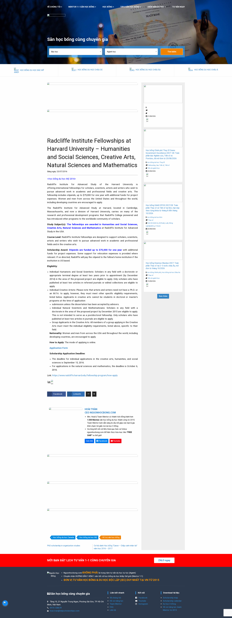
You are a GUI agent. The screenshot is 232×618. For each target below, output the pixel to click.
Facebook (102, 441)
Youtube (116, 441)
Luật (166, 223)
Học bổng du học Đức (154, 217)
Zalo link (89, 441)
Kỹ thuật (162, 223)
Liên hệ (113, 610)
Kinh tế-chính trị (153, 223)
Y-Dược (158, 226)
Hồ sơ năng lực (116, 601)
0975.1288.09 (56, 608)
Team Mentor (116, 604)
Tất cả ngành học (154, 168)
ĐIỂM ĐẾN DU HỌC (156, 7)
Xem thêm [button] (163, 296)
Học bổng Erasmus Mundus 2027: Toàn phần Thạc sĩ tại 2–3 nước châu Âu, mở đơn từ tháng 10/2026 (162, 266)
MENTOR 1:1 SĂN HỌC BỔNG (81, 7)
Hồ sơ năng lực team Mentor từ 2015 (172, 608)
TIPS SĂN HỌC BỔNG (129, 7)
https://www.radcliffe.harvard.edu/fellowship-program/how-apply (85, 375)
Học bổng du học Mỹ (88, 537)
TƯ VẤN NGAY (178, 7)
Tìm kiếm (171, 51)
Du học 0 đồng (169, 604)
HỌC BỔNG (107, 7)
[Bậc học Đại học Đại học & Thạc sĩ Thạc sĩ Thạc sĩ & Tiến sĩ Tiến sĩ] (77, 51)
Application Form (59, 348)
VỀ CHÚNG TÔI (53, 7)
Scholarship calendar (172, 601)
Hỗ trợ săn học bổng (111, 537)
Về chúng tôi (115, 598)
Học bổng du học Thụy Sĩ (156, 162)
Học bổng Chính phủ (154, 272)
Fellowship (152, 165)
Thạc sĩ (150, 220)
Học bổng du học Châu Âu (171, 272)
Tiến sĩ (167, 165)
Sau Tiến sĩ (160, 165)
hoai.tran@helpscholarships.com (64, 611)
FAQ (111, 607)
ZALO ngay (164, 560)
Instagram (143, 604)
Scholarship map (170, 598)
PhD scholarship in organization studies (63, 545)
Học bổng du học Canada (63, 537)
